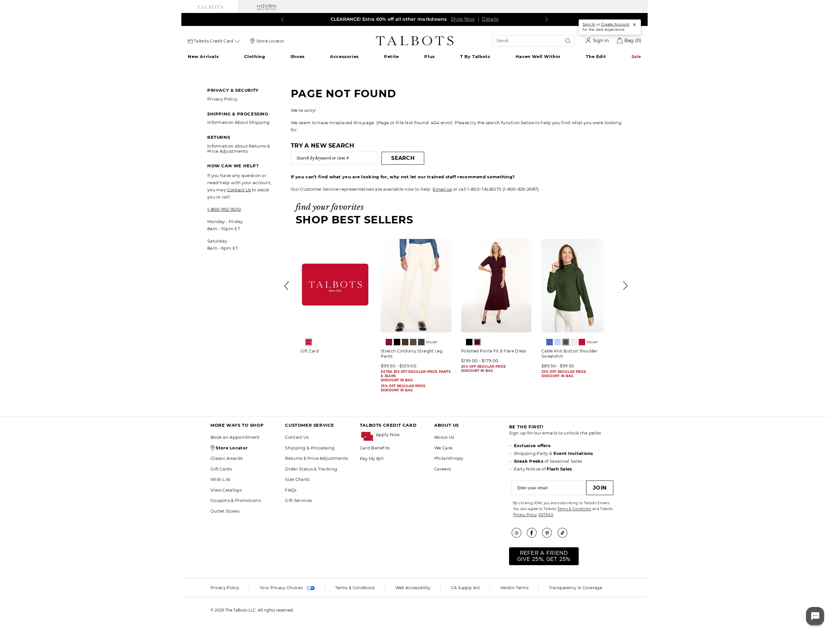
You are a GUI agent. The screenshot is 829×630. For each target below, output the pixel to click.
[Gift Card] (336, 285)
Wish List (220, 479)
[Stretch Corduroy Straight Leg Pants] (416, 285)
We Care (443, 447)
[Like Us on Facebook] (534, 533)
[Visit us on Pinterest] (549, 533)
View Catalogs (226, 490)
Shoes (297, 56)
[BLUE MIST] (557, 342)
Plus (429, 56)
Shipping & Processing (310, 447)
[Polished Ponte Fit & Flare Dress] (496, 285)
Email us (442, 189)
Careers (442, 468)
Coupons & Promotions (235, 500)
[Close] (634, 25)
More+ (432, 342)
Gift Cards (221, 468)
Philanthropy (448, 458)
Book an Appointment (235, 437)
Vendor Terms (514, 587)
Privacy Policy (222, 98)
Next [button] (625, 285)
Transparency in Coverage (575, 587)
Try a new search (322, 145)
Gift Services (298, 500)
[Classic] (308, 342)
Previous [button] (287, 285)
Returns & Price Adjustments (316, 458)
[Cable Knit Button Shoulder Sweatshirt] (576, 285)
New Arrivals (203, 56)
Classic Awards (226, 458)
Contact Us (239, 189)
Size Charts (297, 479)
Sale (636, 56)
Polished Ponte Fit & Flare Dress (494, 351)
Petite (391, 56)
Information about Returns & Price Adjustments (238, 148)
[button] (402, 434)
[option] (336, 298)
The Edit (596, 56)
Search (402, 158)
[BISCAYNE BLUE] (549, 342)
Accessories (344, 56)
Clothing (254, 56)
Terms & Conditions (574, 509)
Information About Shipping (238, 122)
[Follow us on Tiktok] (565, 533)
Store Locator (270, 41)
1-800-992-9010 (224, 209)
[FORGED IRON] (421, 342)
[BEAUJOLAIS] (389, 342)
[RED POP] (582, 342)
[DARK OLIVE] (413, 342)
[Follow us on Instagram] (519, 533)
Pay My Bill (372, 458)
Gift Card (310, 351)
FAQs (290, 490)
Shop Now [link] (463, 19)
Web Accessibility (413, 587)
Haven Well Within (538, 56)
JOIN (600, 488)
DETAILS (546, 515)
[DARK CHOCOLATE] (405, 342)
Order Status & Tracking (311, 468)
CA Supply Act (465, 587)
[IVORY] (574, 342)
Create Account (615, 24)
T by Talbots (475, 56)
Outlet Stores (224, 511)
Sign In (589, 24)
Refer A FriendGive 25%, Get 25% (544, 556)
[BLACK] (397, 342)
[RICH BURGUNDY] (477, 342)
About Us (444, 437)
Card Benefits (375, 447)
